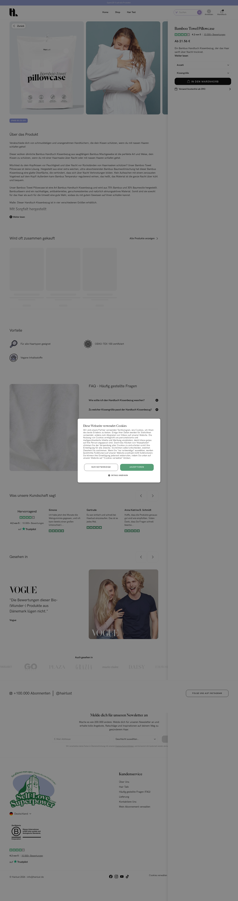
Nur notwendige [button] (101, 467)
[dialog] (119, 450)
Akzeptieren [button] (137, 467)
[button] (119, 475)
